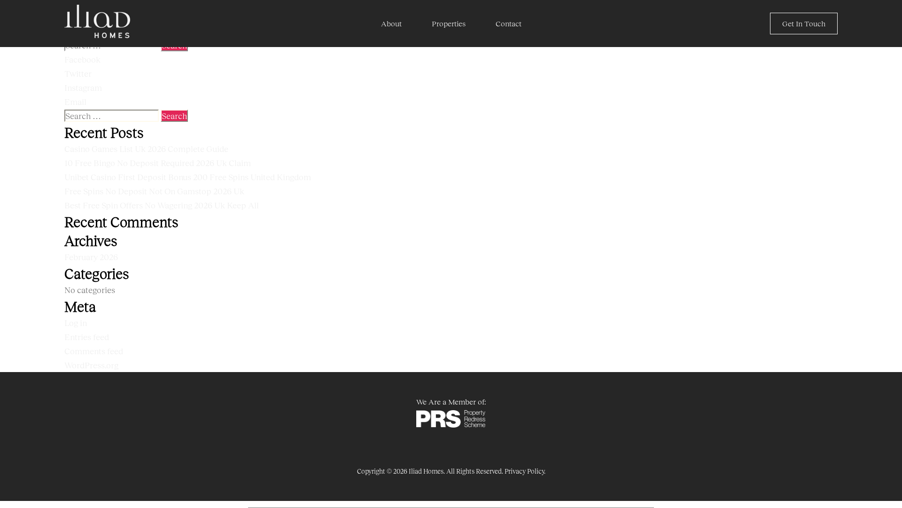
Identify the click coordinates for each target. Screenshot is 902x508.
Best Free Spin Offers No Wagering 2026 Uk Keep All (161, 205)
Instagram (83, 87)
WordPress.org (91, 365)
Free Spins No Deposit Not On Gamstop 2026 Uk (154, 191)
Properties (449, 23)
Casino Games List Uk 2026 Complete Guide (146, 148)
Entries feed (86, 337)
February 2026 (91, 257)
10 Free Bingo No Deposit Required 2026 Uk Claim (157, 163)
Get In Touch (803, 23)
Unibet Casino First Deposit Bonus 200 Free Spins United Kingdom (187, 177)
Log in (75, 323)
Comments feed (93, 351)
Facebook (82, 59)
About (391, 23)
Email (75, 101)
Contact (508, 23)
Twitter (78, 73)
